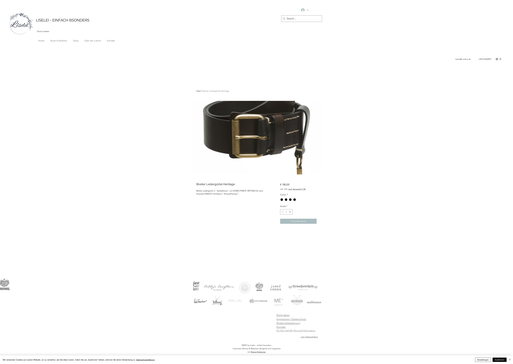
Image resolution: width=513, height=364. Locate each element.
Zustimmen (499, 359)
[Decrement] (282, 211)
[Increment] (290, 211)
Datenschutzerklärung (145, 359)
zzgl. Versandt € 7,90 (297, 189)
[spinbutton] (286, 211)
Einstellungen (483, 359)
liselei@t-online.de (463, 59)
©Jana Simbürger (258, 352)
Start (198, 91)
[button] (500, 59)
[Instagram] (496, 59)
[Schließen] (509, 360)
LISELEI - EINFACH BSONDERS (62, 20)
